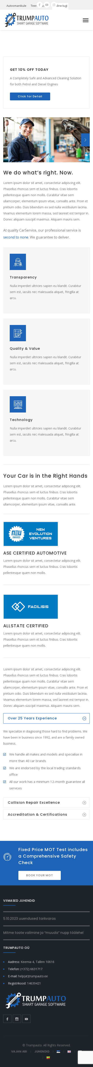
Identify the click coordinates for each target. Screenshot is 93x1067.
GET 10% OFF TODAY (29, 69)
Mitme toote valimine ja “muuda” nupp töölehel (43, 932)
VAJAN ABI (19, 1051)
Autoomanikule (16, 6)
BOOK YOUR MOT (39, 875)
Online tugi (60, 6)
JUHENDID (41, 1051)
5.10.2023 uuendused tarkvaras (29, 918)
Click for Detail (30, 96)
